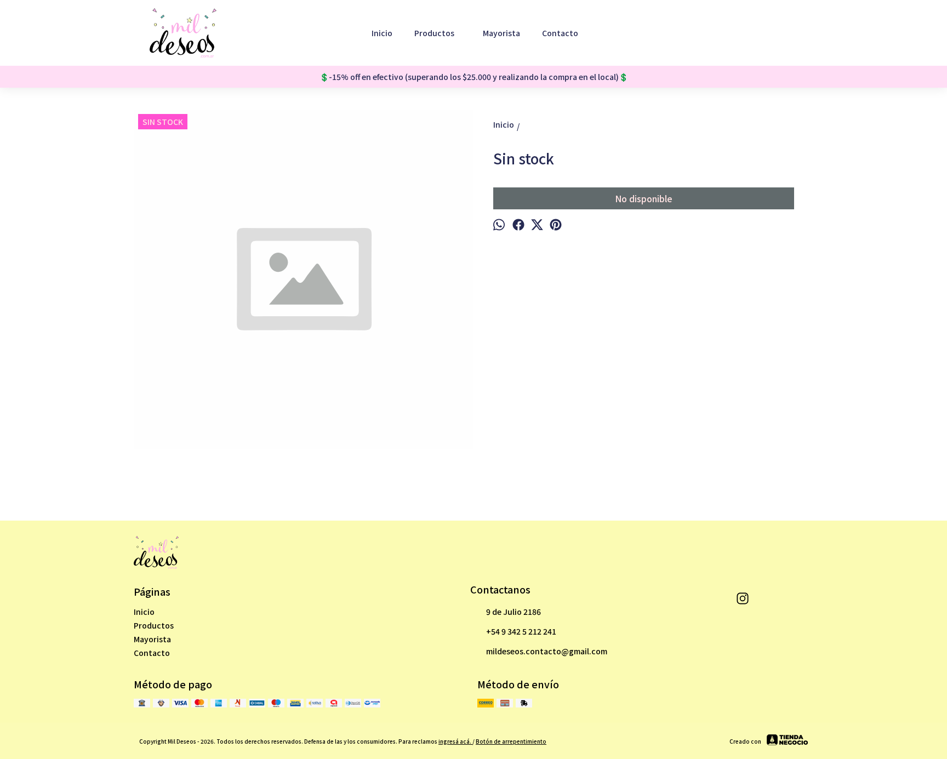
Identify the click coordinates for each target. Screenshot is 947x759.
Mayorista (501, 32)
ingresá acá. (455, 741)
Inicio (382, 32)
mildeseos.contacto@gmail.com (546, 651)
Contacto (560, 32)
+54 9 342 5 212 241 (521, 631)
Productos (434, 32)
